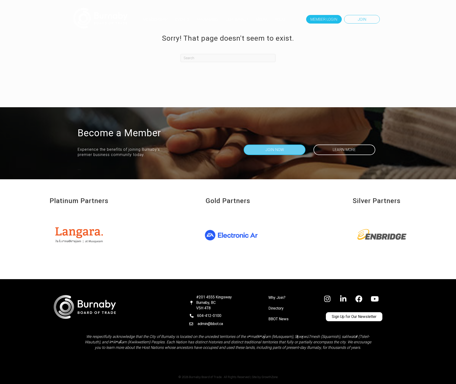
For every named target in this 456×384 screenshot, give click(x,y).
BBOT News (278, 319)
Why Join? (276, 297)
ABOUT (281, 19)
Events (182, 19)
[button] (324, 19)
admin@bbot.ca (210, 323)
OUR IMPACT (237, 19)
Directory (276, 308)
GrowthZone (269, 377)
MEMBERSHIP (155, 19)
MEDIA (262, 19)
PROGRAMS (207, 19)
